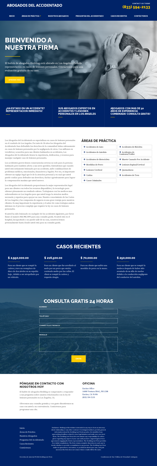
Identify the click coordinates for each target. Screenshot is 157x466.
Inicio (12, 16)
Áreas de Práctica (30, 16)
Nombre (43, 307)
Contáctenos (141, 16)
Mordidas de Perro (94, 165)
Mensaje (43, 335)
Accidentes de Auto (94, 147)
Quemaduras (127, 170)
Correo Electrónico (50, 325)
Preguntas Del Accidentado (90, 16)
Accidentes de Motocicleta (97, 159)
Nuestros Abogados (58, 16)
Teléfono (44, 316)
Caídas (89, 175)
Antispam (134, 457)
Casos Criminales (93, 180)
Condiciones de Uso (107, 457)
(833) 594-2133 (136, 7)
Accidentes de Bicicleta (132, 147)
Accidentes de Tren (130, 175)
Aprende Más (15, 80)
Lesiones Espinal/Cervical (133, 165)
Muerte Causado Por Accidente (135, 159)
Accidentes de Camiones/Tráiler (127, 153)
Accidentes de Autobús (96, 152)
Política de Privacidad (122, 457)
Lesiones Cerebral (94, 170)
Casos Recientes (119, 16)
